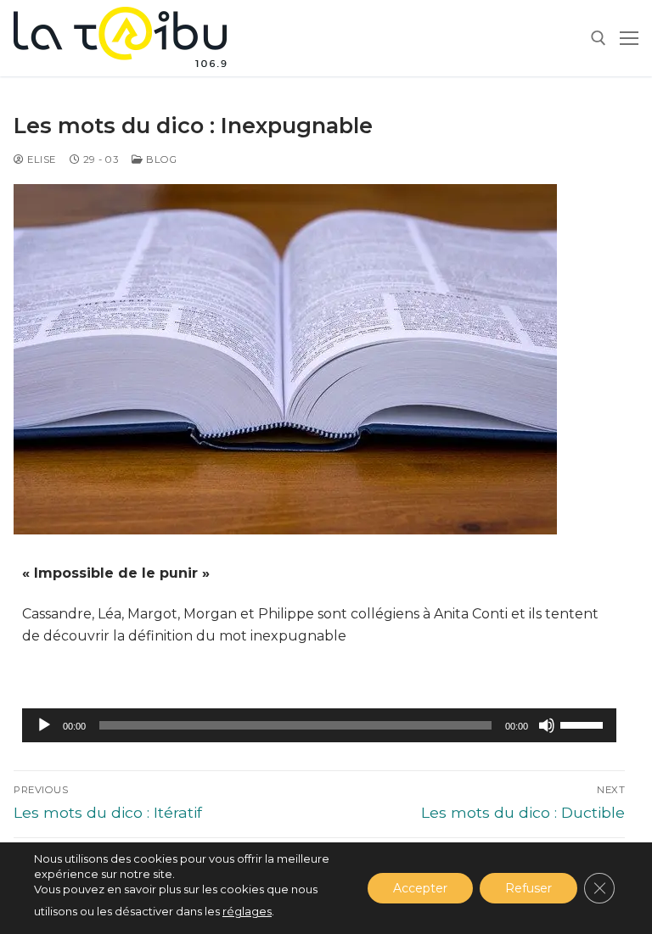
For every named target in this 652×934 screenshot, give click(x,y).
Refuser (528, 888)
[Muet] (546, 725)
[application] (319, 725)
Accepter (420, 888)
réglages (247, 911)
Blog (160, 159)
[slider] (584, 723)
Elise (40, 159)
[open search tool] (598, 38)
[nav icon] (629, 38)
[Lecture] (44, 725)
